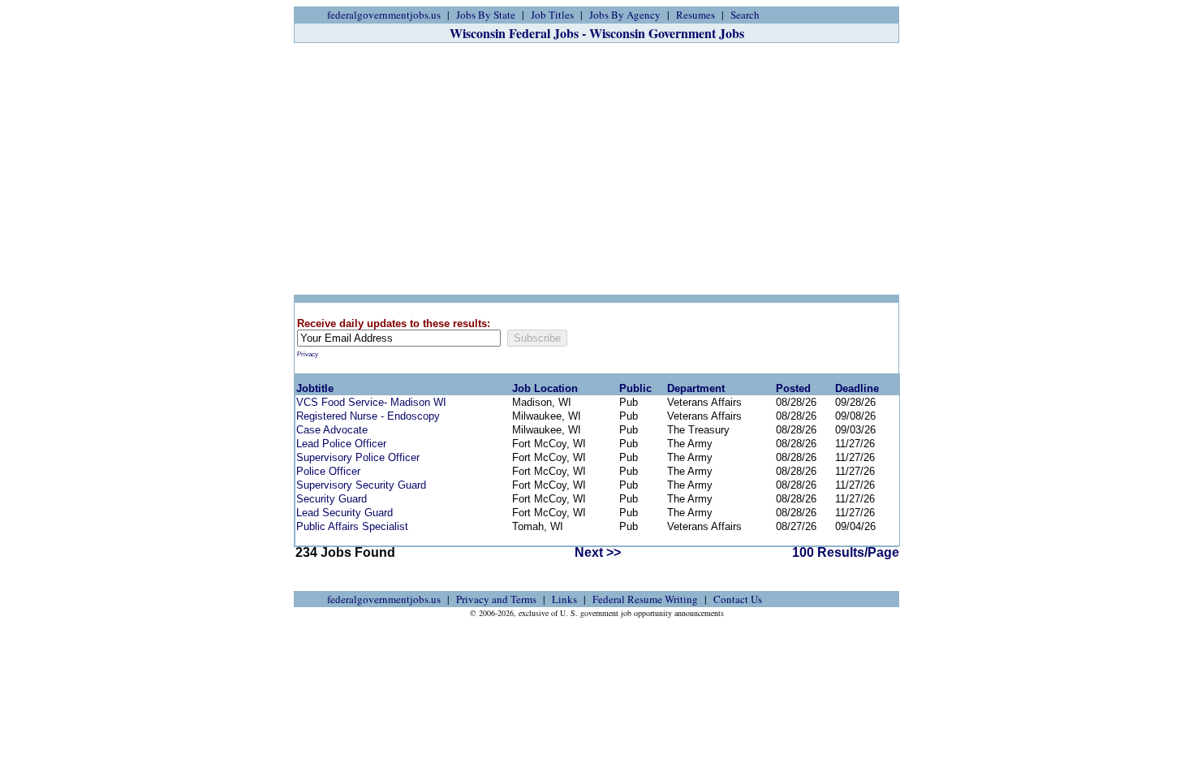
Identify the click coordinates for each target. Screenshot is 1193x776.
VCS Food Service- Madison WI (371, 402)
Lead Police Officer (341, 444)
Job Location (545, 388)
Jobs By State (485, 14)
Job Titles (552, 14)
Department (696, 388)
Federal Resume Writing (645, 599)
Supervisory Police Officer (358, 457)
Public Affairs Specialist (352, 526)
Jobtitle (315, 388)
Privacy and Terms (496, 599)
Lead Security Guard (344, 513)
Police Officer (328, 471)
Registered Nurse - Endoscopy (368, 416)
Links (564, 599)
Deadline (857, 388)
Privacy (307, 354)
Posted (793, 388)
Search (745, 14)
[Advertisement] (596, 168)
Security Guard (331, 499)
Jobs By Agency (625, 14)
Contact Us (737, 599)
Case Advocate (332, 430)
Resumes (695, 14)
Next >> (598, 552)
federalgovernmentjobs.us (384, 14)
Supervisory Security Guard (361, 485)
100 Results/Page (845, 552)
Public (635, 388)
